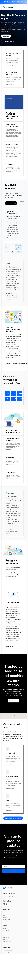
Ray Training (6, 937)
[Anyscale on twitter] (9, 897)
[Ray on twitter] (4, 904)
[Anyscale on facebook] (7, 897)
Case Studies (6, 931)
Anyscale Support (7, 952)
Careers (5, 917)
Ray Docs (5, 939)
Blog (4, 933)
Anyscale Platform (7, 950)
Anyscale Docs (7, 941)
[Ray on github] (7, 904)
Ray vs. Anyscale (7, 41)
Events (5, 935)
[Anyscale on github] (12, 897)
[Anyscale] (8, 888)
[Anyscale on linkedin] (4, 897)
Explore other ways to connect (13, 818)
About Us (5, 913)
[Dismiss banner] (25, 2)
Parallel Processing (11, 203)
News (4, 915)
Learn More (6, 36)
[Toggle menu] (23, 7)
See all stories (13, 701)
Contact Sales (6, 919)
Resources (6, 928)
